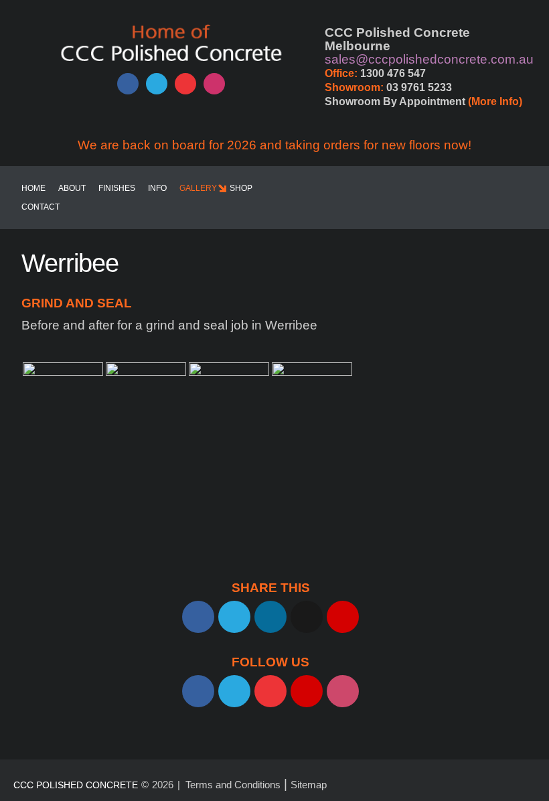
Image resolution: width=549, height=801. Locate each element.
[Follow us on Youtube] (185, 83)
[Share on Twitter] (234, 617)
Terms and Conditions (233, 784)
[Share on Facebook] (198, 617)
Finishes (116, 188)
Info (157, 188)
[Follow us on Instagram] (214, 83)
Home (33, 188)
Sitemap (309, 784)
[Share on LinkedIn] (270, 617)
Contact (40, 207)
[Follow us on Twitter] (156, 83)
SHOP (241, 188)
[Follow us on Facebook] (128, 83)
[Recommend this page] (343, 617)
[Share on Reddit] (307, 617)
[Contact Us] (307, 691)
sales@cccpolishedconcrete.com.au (429, 59)
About (72, 188)
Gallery (198, 188)
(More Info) (495, 101)
